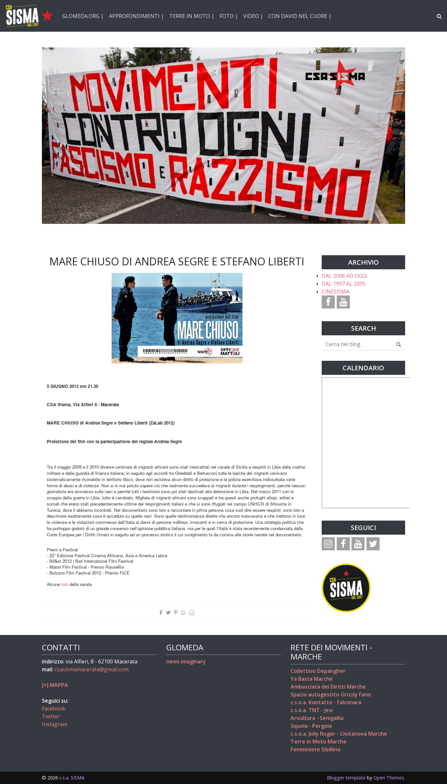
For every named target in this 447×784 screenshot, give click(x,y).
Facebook (53, 708)
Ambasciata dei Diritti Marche (328, 686)
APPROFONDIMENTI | (136, 16)
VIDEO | (253, 16)
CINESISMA (335, 291)
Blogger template (346, 778)
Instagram (54, 724)
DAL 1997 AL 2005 (344, 283)
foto (64, 584)
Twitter (51, 716)
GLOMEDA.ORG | (83, 16)
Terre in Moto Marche (319, 741)
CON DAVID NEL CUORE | (299, 16)
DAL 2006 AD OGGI (344, 275)
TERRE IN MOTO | (191, 16)
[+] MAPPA (55, 685)
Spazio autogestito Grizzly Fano (331, 694)
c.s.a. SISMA (71, 778)
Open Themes (388, 778)
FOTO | (229, 16)
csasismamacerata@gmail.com (92, 669)
